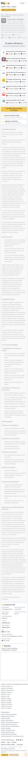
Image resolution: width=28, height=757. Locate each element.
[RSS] (22, 740)
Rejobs (2, 15)
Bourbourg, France (13, 102)
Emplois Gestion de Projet (8, 716)
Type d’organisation (7, 616)
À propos (13, 7)
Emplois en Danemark (6, 704)
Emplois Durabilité (6, 728)
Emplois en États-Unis (7, 686)
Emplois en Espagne (6, 702)
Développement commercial (9, 650)
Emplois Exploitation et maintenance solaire (12, 736)
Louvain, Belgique (13, 61)
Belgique (11, 54)
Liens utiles (20, 744)
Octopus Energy (6, 623)
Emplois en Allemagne (7, 688)
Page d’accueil (5, 625)
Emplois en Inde (5, 696)
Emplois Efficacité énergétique (9, 734)
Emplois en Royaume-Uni (7, 690)
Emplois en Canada (6, 698)
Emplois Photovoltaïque (7, 720)
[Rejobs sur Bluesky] (20, 740)
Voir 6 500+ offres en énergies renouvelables (14, 109)
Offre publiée (5, 607)
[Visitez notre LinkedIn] (18, 740)
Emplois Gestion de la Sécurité (9, 724)
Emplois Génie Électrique (7, 732)
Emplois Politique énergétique (9, 714)
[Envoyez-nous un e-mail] (16, 740)
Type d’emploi (5, 612)
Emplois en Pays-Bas (6, 692)
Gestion (4, 648)
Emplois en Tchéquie (6, 700)
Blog (8, 7)
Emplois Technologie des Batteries (10, 722)
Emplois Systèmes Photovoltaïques (10, 726)
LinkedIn (4, 621)
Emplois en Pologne (6, 708)
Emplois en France (5, 694)
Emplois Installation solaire (8, 730)
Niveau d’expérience (7, 634)
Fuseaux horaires (6, 639)
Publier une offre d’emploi (9, 10)
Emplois (3, 7)
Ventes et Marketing (12, 648)
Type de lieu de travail (20, 612)
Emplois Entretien (5, 718)
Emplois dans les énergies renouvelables (14, 15)
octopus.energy (6, 627)
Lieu (3, 630)
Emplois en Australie (6, 706)
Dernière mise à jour (20, 607)
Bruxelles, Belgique (14, 82)
